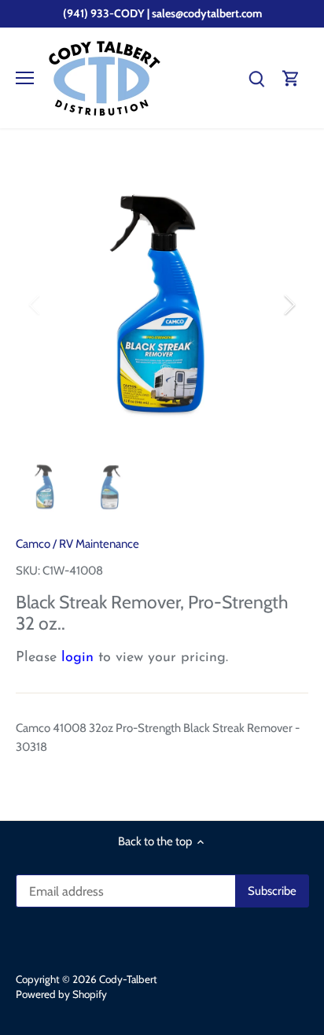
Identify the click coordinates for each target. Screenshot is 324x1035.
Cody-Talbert (128, 979)
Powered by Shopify (61, 994)
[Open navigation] (25, 78)
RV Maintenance (99, 544)
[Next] (288, 304)
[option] (162, 304)
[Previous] (35, 304)
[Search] (256, 78)
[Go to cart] (291, 78)
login (77, 658)
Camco (33, 544)
